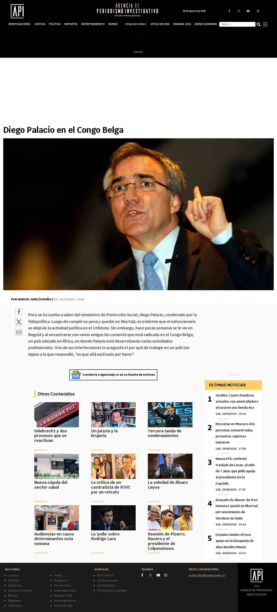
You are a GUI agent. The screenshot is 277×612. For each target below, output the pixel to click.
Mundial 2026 (63, 595)
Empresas (15, 605)
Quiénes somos (107, 580)
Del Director (105, 575)
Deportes (14, 585)
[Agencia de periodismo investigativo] (48, 11)
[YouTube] (160, 575)
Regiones (14, 600)
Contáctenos (106, 585)
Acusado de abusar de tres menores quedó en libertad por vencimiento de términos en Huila (237, 512)
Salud (57, 575)
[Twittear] (18, 324)
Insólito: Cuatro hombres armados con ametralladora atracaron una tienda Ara (237, 404)
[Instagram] (167, 575)
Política (13, 580)
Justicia (13, 575)
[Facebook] (145, 575)
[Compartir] (18, 312)
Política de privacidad (112, 590)
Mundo (12, 595)
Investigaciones (65, 590)
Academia (60, 580)
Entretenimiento (20, 590)
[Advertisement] (138, 94)
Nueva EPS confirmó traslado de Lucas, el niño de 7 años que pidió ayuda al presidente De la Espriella (235, 474)
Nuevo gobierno (65, 600)
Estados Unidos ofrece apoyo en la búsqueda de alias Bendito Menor (235, 544)
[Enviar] (18, 333)
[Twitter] (152, 575)
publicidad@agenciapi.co (207, 575)
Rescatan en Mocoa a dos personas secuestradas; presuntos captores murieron (235, 436)
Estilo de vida (63, 605)
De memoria (62, 585)
